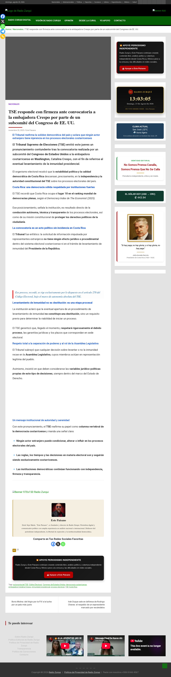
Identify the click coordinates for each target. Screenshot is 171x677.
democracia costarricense (76, 585)
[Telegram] (2, 31)
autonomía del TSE (20, 585)
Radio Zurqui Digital (19, 20)
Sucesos (97, 2)
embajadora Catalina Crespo (20, 587)
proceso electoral (57, 587)
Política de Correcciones (24, 651)
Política (79, 2)
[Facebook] (53, 544)
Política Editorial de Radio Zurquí (24, 639)
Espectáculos (116, 2)
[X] (58, 544)
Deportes (88, 2)
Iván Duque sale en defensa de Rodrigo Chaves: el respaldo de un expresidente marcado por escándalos (86, 604)
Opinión (68, 20)
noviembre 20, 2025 (16, 130)
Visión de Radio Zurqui (48, 20)
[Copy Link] (2, 36)
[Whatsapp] (63, 544)
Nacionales (56, 2)
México (127, 2)
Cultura (106, 2)
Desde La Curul (87, 20)
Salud (134, 2)
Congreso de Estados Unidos (54, 585)
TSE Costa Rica (71, 587)
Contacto (119, 20)
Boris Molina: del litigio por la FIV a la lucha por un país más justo (32, 603)
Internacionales (68, 2)
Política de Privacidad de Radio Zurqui (82, 672)
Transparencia (24, 648)
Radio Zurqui (55, 672)
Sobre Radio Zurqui (24, 636)
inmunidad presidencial (41, 587)
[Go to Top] (164, 665)
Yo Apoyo (105, 20)
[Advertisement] (58, 270)
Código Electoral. (35, 585)
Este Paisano (31, 130)
